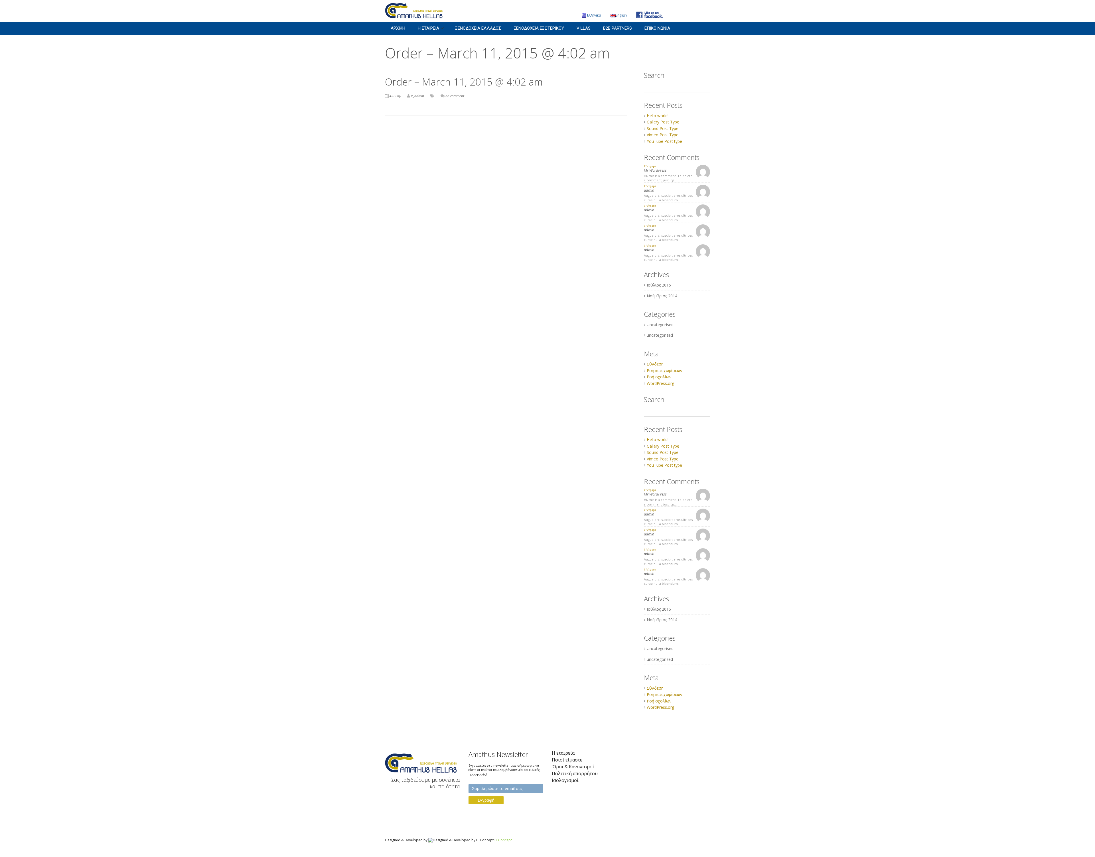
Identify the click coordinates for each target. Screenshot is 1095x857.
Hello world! (657, 115)
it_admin (417, 96)
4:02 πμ (395, 96)
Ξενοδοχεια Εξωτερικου (539, 28)
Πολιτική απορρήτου (575, 774)
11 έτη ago (650, 166)
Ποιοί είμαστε (567, 760)
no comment (454, 96)
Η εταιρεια (428, 28)
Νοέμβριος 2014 (662, 295)
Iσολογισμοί (565, 780)
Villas (584, 28)
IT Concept (503, 840)
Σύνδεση (655, 364)
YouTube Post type (664, 141)
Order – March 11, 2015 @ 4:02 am (464, 81)
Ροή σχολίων (659, 376)
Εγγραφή (486, 800)
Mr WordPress (655, 170)
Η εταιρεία (563, 753)
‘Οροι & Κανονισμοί (573, 767)
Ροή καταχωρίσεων (664, 370)
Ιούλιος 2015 (659, 285)
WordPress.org (660, 383)
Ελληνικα (594, 15)
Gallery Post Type (663, 122)
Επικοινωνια (657, 28)
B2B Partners (617, 28)
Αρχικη (398, 28)
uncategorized (660, 335)
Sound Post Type (662, 128)
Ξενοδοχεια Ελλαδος (478, 28)
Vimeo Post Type (662, 134)
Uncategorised (660, 324)
